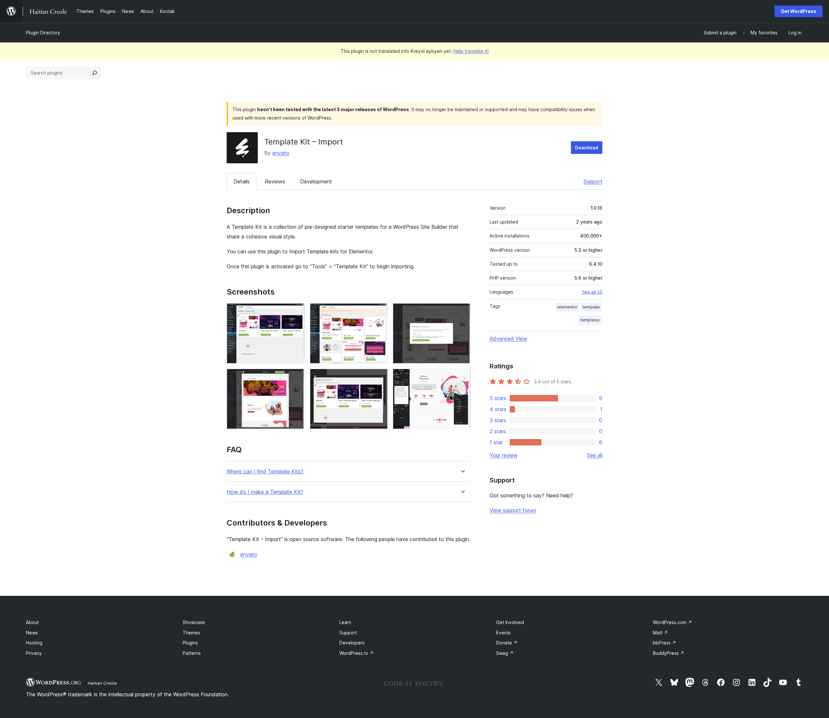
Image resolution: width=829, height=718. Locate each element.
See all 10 (592, 292)
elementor (567, 307)
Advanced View (508, 338)
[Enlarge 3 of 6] (462, 312)
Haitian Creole (102, 683)
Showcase (194, 622)
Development (316, 181)
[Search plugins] (94, 72)
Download (586, 147)
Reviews (275, 181)
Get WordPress (798, 11)
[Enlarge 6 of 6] (462, 377)
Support (593, 181)
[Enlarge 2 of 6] (379, 312)
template (591, 307)
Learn (345, 622)
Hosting (34, 642)
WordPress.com (672, 622)
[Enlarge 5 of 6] (379, 377)
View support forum (513, 510)
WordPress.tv (356, 653)
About (32, 622)
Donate (506, 642)
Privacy (34, 653)
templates (590, 320)
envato (280, 153)
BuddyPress (668, 653)
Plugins (190, 642)
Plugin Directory (43, 32)
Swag (505, 653)
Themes (191, 632)
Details (241, 181)
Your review (503, 455)
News (32, 632)
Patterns (192, 653)
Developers (352, 642)
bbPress (664, 642)
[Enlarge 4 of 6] (296, 377)
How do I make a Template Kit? (265, 492)
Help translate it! (471, 51)
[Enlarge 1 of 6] (296, 312)
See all (594, 455)
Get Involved (510, 622)
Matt (660, 632)
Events (503, 632)
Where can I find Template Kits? (265, 472)
